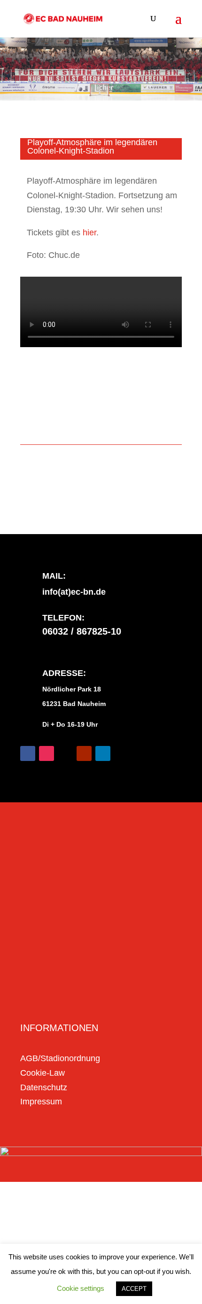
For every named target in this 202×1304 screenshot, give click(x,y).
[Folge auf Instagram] (46, 753)
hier (89, 232)
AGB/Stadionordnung (60, 1058)
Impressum (41, 1101)
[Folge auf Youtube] (84, 753)
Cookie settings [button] (80, 1288)
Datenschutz (43, 1087)
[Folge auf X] (65, 753)
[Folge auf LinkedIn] (102, 753)
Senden (150, 998)
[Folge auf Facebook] (27, 753)
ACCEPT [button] (134, 1288)
